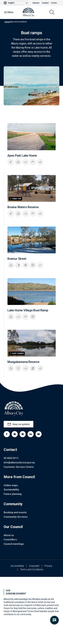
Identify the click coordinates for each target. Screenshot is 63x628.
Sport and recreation (18, 22)
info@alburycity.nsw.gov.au (19, 462)
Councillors (10, 539)
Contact (45, 3)
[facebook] (7, 434)
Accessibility (17, 565)
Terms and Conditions (31, 569)
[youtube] (38, 434)
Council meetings (14, 543)
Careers (36, 3)
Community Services (16, 516)
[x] (23, 434)
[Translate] (5, 3)
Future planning (13, 494)
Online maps (11, 485)
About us (9, 535)
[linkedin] (31, 434)
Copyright (34, 565)
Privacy (48, 565)
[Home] (28, 12)
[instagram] (15, 434)
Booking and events (15, 512)
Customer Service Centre (19, 466)
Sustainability (11, 489)
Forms (54, 3)
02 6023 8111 (11, 458)
